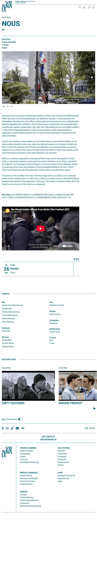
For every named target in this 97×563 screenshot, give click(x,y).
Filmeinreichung (26, 497)
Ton (51, 302)
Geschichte (62, 454)
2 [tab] (8, 106)
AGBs (60, 481)
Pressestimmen (26, 484)
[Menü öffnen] (93, 8)
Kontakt (23, 494)
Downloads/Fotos (27, 481)
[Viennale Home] (7, 476)
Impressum (24, 503)
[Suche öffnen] (80, 7)
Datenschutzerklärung (29, 500)
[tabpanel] (48, 77)
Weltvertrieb (54, 329)
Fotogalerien (25, 454)
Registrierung (63, 478)
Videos (23, 456)
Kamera (5, 337)
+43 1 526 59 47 (48, 436)
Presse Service (26, 475)
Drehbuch (6, 328)
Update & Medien (28, 448)
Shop (60, 473)
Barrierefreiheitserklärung (30, 506)
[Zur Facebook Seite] (3, 428)
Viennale (61, 451)
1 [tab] (4, 106)
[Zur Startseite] (7, 6)
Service (23, 492)
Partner (61, 465)
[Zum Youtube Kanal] (17, 428)
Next (92, 77)
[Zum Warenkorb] (84, 7)
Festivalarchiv (63, 462)
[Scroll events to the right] (94, 408)
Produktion (54, 320)
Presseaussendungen (29, 478)
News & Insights (26, 451)
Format (52, 337)
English (92, 428)
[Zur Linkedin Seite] (7, 428)
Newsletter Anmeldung (29, 462)
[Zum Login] (89, 7)
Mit (3, 302)
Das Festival (64, 448)
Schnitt (52, 311)
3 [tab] (11, 106)
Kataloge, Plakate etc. (67, 475)
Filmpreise (62, 456)
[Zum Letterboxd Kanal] (22, 428)
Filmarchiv (62, 459)
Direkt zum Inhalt (7, 1)
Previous (5, 77)
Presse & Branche (29, 473)
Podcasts (24, 459)
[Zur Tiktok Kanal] (12, 428)
